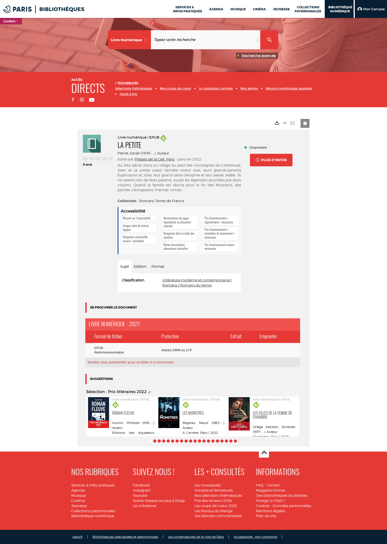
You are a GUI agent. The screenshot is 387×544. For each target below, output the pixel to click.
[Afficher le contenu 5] (168, 441)
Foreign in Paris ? (270, 501)
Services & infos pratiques (93, 485)
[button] (371, 9)
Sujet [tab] (124, 266)
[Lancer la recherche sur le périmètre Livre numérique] (269, 39)
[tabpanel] (179, 283)
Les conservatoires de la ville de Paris (196, 537)
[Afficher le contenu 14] (208, 441)
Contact (273, 485)
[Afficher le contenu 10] (190, 441)
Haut (264, 453)
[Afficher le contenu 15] (213, 441)
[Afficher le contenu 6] (172, 441)
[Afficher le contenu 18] (226, 441)
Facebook (141, 485)
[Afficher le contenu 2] (154, 441)
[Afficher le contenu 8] (181, 441)
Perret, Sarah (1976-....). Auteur (143, 153)
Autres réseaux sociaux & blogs (159, 501)
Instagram (142, 490)
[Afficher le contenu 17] (222, 441)
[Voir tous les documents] (150, 392)
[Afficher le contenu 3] (159, 441)
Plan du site (266, 516)
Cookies (262, 506)
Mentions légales (270, 511)
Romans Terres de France (161, 201)
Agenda (78, 490)
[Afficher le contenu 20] (235, 441)
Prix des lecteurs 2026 (213, 501)
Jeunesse (79, 506)
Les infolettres (144, 506)
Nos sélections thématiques (218, 495)
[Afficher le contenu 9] (186, 441)
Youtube (140, 495)
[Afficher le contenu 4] (163, 441)
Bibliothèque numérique (92, 516)
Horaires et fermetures (213, 490)
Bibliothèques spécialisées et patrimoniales (125, 537)
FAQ (259, 485)
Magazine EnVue (270, 490)
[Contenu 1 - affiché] (150, 441)
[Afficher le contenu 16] (217, 441)
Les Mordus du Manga (213, 511)
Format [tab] (157, 266)
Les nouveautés (207, 485)
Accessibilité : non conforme (255, 537)
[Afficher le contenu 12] (199, 441)
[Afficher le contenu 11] (195, 441)
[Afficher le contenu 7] (177, 441)
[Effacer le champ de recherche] (257, 39)
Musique (78, 495)
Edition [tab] (140, 266)
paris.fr (78, 537)
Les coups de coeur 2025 (215, 506)
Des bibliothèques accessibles (281, 495)
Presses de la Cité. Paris (155, 159)
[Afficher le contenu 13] (204, 441)
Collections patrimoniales (93, 511)
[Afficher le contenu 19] (230, 441)
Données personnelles (292, 506)
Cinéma (78, 501)
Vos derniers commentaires (218, 516)
